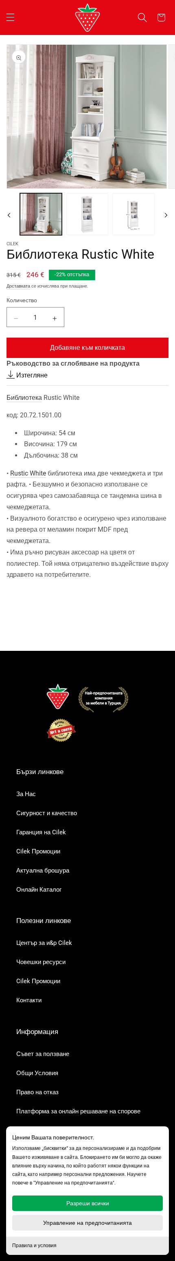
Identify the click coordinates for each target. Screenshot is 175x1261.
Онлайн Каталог (38, 889)
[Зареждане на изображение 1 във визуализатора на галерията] (41, 214)
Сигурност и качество (46, 813)
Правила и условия (34, 1245)
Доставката (18, 286)
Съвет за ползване (42, 1054)
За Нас (26, 794)
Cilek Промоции (38, 851)
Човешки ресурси (41, 962)
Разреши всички (87, 1203)
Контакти (29, 1000)
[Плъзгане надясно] (166, 214)
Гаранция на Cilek (41, 832)
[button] (10, 17)
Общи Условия (37, 1073)
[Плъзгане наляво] (9, 214)
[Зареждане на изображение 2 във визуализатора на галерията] (87, 214)
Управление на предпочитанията (87, 1223)
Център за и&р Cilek (44, 943)
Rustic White (28, 473)
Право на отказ (37, 1092)
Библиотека (24, 397)
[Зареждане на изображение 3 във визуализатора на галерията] (133, 214)
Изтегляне (31, 375)
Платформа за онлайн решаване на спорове (78, 1111)
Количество (22, 300)
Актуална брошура (42, 870)
